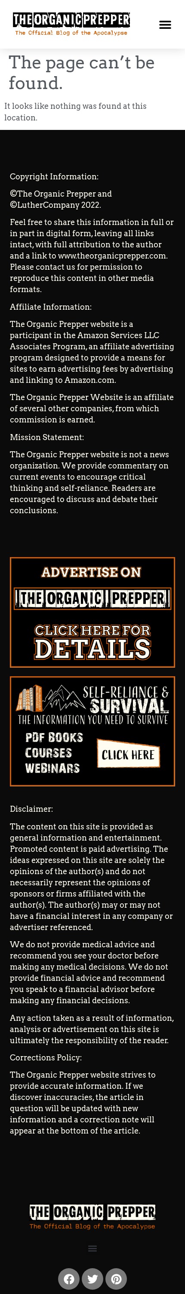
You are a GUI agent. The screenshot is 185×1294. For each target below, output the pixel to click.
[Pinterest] (116, 1279)
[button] (165, 24)
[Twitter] (92, 1279)
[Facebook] (69, 1279)
